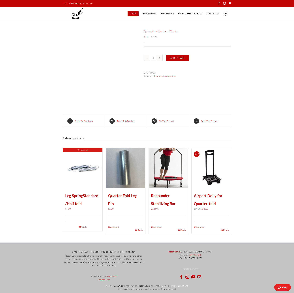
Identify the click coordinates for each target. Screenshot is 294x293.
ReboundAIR (174, 251)
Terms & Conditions (179, 285)
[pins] (101, 67)
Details (84, 227)
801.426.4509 (195, 255)
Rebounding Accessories (165, 76)
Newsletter (112, 276)
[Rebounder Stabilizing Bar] (168, 168)
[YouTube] (193, 277)
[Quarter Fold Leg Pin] (125, 168)
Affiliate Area (104, 279)
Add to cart (177, 58)
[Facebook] (181, 277)
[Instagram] (187, 277)
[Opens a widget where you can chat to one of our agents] (282, 287)
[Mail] (199, 277)
